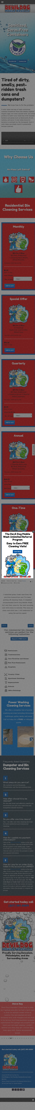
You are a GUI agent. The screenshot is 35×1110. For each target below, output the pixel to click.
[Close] (33, 531)
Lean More (17, 551)
